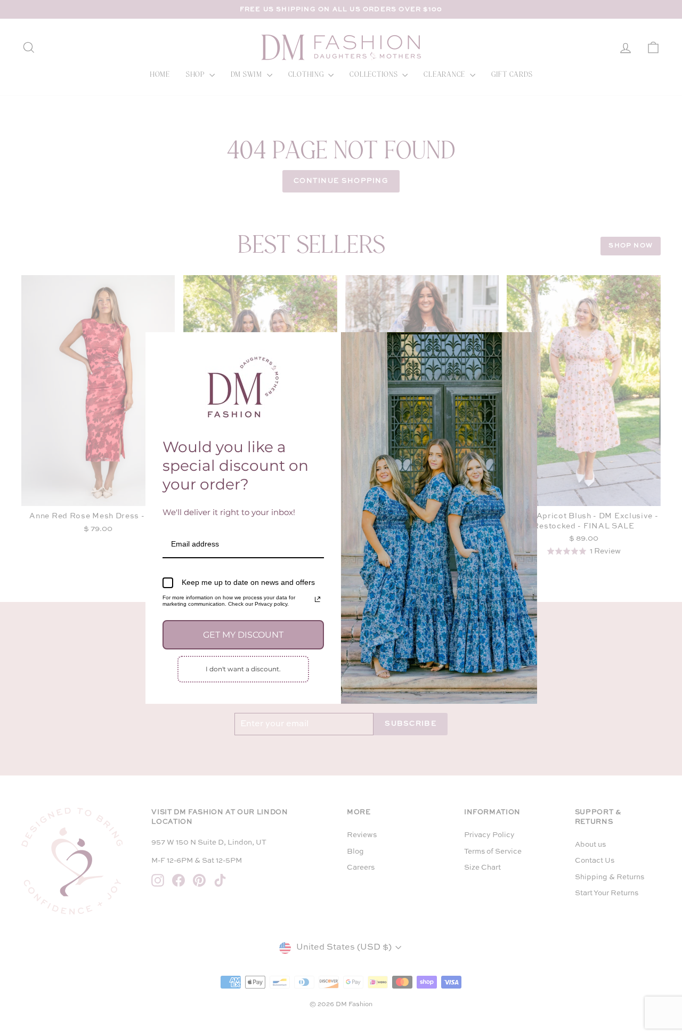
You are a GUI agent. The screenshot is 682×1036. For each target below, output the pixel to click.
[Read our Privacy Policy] (317, 599)
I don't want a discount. (243, 669)
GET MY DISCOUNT (243, 635)
